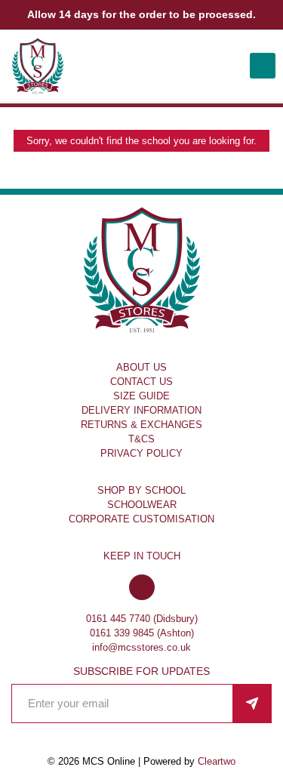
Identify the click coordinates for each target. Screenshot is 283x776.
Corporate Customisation (141, 519)
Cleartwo (216, 761)
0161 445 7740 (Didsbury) (142, 618)
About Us (141, 367)
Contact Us (141, 381)
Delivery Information (141, 410)
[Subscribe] (252, 703)
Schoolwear (142, 504)
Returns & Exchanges (141, 424)
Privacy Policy (141, 453)
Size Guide (141, 396)
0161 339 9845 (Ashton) (142, 633)
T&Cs (141, 439)
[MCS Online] (37, 66)
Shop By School (141, 490)
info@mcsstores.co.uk (141, 647)
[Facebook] (141, 588)
